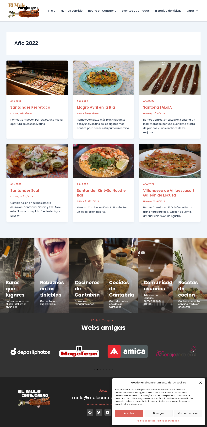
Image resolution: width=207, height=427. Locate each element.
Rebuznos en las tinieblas (52, 288)
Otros (191, 11)
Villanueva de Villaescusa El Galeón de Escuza (169, 193)
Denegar (158, 413)
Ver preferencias (188, 413)
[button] (200, 382)
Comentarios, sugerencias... (48, 302)
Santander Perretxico (30, 107)
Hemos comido (72, 11)
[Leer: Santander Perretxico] (37, 77)
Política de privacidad (168, 420)
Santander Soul (24, 190)
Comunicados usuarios (161, 285)
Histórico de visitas (168, 11)
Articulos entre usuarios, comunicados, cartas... (152, 299)
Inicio (51, 11)
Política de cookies (146, 420)
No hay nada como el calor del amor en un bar (17, 304)
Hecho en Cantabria (102, 11)
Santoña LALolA (157, 107)
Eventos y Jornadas (136, 11)
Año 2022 (16, 101)
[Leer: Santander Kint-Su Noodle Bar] (103, 161)
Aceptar (129, 413)
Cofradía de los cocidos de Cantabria (118, 304)
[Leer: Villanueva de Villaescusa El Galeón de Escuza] (170, 161)
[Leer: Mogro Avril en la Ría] (103, 77)
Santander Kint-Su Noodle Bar (101, 193)
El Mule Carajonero (103, 320)
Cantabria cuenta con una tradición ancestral (189, 304)
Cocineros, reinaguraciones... (85, 302)
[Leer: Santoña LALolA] (170, 77)
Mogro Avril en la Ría (96, 107)
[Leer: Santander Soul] (37, 161)
